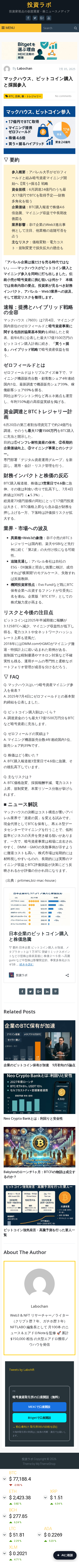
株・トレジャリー (31, 96)
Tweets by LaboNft (21, 1370)
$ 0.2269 (53, 1535)
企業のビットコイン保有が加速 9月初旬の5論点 (39, 1065)
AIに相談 (65, 1555)
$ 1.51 (56, 1497)
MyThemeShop (46, 1463)
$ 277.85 (18, 1516)
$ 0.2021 (18, 1553)
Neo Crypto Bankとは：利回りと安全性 (33, 1118)
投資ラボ (39, 5)
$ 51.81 (17, 1535)
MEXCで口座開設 (39, 1407)
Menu (10, 28)
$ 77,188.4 (20, 1479)
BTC (11, 96)
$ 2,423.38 (20, 1497)
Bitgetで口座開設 (39, 1418)
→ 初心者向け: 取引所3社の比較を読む (35, 1426)
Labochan (24, 68)
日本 (17, 96)
